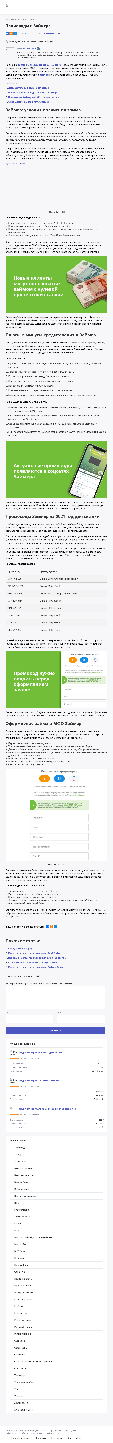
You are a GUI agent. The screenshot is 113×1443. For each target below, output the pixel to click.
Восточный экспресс (25, 1195)
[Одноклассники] (11, 33)
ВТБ (16, 1202)
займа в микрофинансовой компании (40, 64)
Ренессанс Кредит (24, 1299)
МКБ (16, 1230)
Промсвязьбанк (22, 1285)
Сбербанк (19, 1340)
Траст (17, 1389)
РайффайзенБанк (23, 1292)
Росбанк (18, 1306)
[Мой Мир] (15, 33)
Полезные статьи (51, 33)
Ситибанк (19, 1354)
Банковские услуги (24, 1175)
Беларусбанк (21, 1182)
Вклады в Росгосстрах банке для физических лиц (37, 957)
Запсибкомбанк (22, 1216)
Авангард (19, 1147)
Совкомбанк (21, 1368)
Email (59, 1012)
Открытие (19, 1271)
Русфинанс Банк (22, 1333)
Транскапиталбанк (24, 1382)
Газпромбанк (21, 1209)
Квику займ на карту (20, 948)
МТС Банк (19, 1251)
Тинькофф (20, 1375)
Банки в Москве (23, 1168)
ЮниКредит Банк (23, 1409)
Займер (43, 74)
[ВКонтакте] (7, 33)
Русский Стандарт (24, 1327)
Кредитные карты (21, 1438)
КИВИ (17, 1223)
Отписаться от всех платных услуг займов (33, 962)
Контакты (56, 1438)
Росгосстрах (20, 1313)
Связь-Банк (20, 1347)
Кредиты (41, 1438)
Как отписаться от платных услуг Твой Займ (34, 953)
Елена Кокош (29, 49)
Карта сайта (74, 1438)
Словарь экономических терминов (33, 1361)
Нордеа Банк (21, 1264)
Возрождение (21, 1189)
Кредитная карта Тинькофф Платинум (39, 1080)
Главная (9, 19)
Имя (8, 1012)
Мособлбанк (21, 1244)
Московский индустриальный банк (33, 1237)
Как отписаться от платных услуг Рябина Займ (35, 967)
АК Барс (18, 1154)
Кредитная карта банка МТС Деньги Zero (40, 1052)
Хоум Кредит (21, 1402)
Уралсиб (18, 1395)
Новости (19, 1258)
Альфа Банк (20, 1161)
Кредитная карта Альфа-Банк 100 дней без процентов (47, 1109)
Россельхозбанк (23, 1320)
